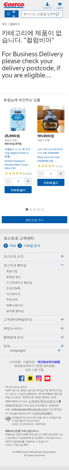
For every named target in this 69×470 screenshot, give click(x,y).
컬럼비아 (15, 24)
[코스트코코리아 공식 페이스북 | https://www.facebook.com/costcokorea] (22, 379)
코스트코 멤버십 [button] (15, 265)
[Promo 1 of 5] (26, 209)
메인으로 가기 (34, 220)
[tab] (34, 256)
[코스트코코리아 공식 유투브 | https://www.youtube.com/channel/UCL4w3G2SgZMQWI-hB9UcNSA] (47, 379)
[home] (14, 5)
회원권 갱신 (13, 277)
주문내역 (12, 299)
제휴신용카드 (14, 305)
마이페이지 (13, 294)
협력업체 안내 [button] (13, 337)
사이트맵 (15, 362)
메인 (4, 24)
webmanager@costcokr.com (29, 409)
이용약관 (28, 362)
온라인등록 (13, 288)
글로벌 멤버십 (15, 311)
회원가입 (12, 271)
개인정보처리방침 (48, 362)
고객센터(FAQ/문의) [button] (18, 319)
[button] (59, 13)
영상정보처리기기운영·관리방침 (34, 365)
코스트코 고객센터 (19, 238)
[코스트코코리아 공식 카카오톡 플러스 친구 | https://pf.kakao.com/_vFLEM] (30, 379)
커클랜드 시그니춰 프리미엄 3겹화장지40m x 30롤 (17, 153)
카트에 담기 (18, 190)
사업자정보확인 (43, 413)
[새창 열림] (8, 420)
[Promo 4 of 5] (38, 209)
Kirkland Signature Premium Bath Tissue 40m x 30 (16, 164)
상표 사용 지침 (34, 369)
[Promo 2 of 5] (30, 209)
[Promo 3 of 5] (34, 209)
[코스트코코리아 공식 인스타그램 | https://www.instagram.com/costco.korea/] (39, 379)
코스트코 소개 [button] (13, 256)
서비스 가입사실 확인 (17, 444)
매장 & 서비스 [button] (13, 328)
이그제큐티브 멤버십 (19, 282)
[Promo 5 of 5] (42, 209)
